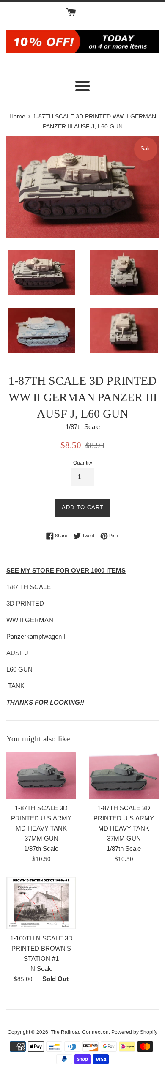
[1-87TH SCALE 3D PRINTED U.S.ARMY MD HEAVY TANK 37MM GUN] (41, 775)
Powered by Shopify (134, 1032)
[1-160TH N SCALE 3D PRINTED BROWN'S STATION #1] (41, 903)
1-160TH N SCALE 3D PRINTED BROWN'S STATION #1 (41, 948)
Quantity (82, 463)
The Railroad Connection (80, 1032)
